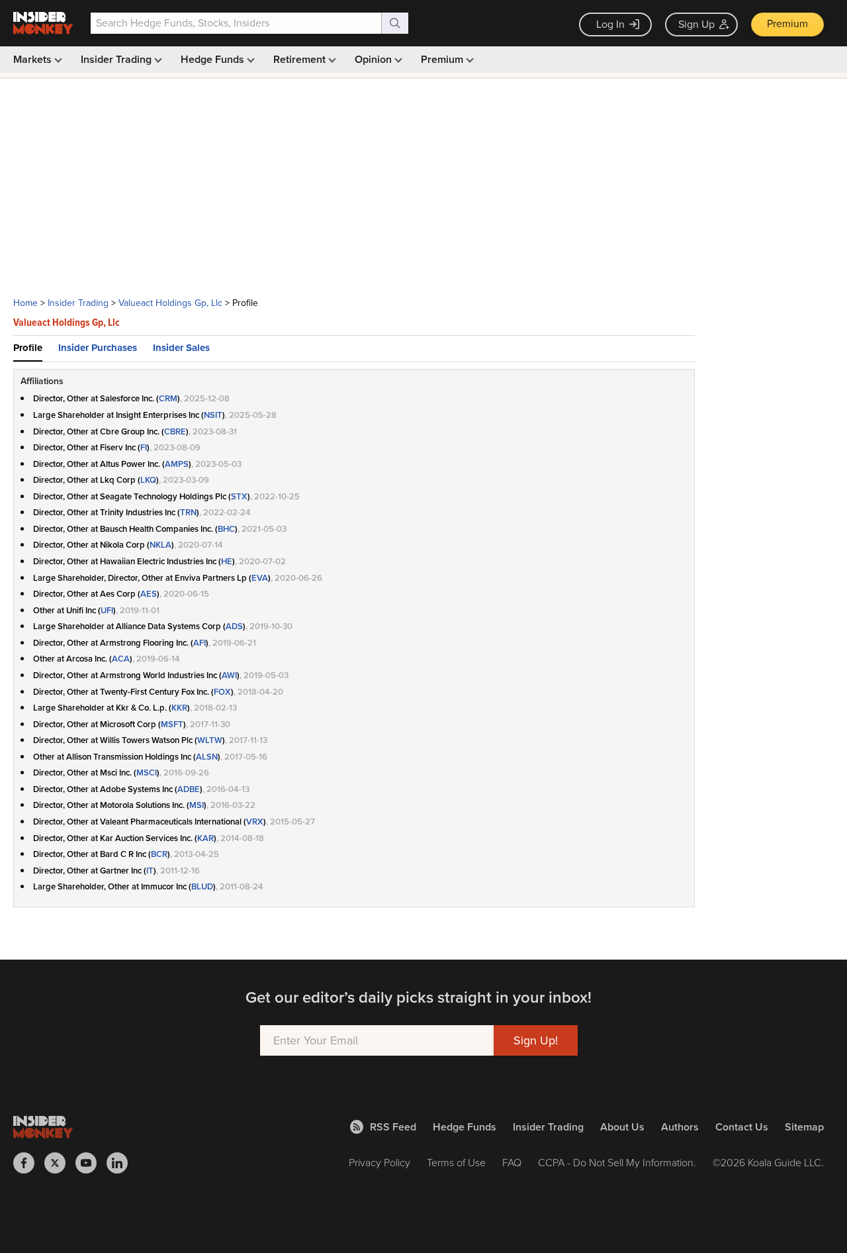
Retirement (300, 59)
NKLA (160, 544)
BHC (226, 529)
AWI (229, 675)
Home (25, 303)
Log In (610, 24)
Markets (33, 59)
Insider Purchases (97, 347)
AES (148, 593)
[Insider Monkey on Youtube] (91, 1163)
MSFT (172, 724)
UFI (107, 610)
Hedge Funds (214, 59)
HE (226, 561)
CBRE (175, 431)
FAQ (511, 1162)
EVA (259, 578)
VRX (254, 821)
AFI (199, 642)
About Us (622, 1126)
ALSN (207, 756)
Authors (680, 1126)
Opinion (374, 59)
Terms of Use (456, 1162)
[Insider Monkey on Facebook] (28, 1163)
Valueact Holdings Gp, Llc (170, 303)
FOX (222, 691)
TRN (188, 512)
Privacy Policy (379, 1162)
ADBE (188, 789)
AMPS (177, 464)
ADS (234, 626)
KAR (205, 838)
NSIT (213, 415)
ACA (121, 658)
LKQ (148, 480)
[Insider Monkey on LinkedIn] (122, 1163)
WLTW (209, 740)
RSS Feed (393, 1126)
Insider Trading (117, 59)
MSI (196, 805)
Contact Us (741, 1126)
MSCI (146, 772)
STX (239, 496)
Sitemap (804, 1126)
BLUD (202, 886)
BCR (159, 854)
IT (150, 870)
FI (143, 447)
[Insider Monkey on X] (59, 1163)
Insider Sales (181, 347)
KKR (179, 707)
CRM (168, 398)
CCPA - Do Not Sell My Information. (617, 1162)
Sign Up (696, 24)
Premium (787, 23)
